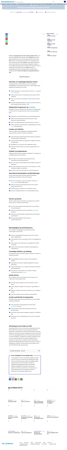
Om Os (21, 442)
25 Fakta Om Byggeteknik (52, 47)
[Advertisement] (33, 21)
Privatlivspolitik (38, 442)
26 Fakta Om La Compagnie (50, 402)
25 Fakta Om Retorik (51, 35)
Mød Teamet (44, 444)
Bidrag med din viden (23, 445)
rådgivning (34, 210)
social (12, 126)
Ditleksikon (7, 2)
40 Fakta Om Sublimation (14, 432)
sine (27, 200)
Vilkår (44, 442)
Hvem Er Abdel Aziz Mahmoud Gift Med (38, 402)
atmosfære (26, 60)
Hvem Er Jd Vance (25, 401)
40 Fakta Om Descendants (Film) (38, 418)
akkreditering (13, 182)
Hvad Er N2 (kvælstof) (26, 432)
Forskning (31, 107)
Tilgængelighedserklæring (35, 444)
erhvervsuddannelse (15, 92)
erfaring (35, 91)
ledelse (31, 59)
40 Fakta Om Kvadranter (52, 417)
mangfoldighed (14, 306)
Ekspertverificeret (40, 12)
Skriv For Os (49, 442)
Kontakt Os (26, 442)
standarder (30, 362)
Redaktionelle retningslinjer (51, 12)
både (33, 229)
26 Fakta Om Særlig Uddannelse (51, 40)
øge (24, 266)
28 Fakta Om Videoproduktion (38, 433)
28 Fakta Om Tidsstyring (52, 51)
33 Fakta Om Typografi (51, 55)
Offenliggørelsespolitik (24, 444)
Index (31, 5)
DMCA (32, 442)
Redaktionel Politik (52, 444)
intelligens (24, 272)
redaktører (13, 366)
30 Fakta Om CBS (12, 401)
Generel (35, 5)
